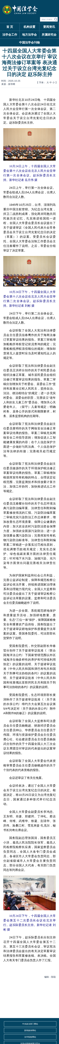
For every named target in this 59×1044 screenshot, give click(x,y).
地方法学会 (29, 34)
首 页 (9, 26)
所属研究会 (49, 34)
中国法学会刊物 (29, 42)
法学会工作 (9, 34)
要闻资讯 (49, 26)
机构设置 (29, 26)
